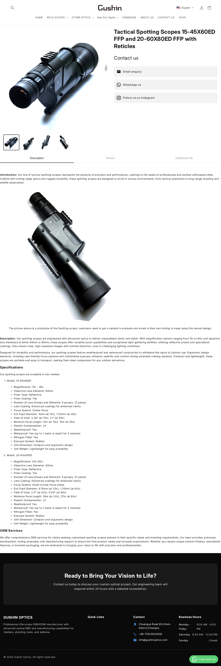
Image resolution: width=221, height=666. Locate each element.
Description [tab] (37, 158)
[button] (12, 8)
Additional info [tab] (184, 158)
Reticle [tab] (110, 158)
